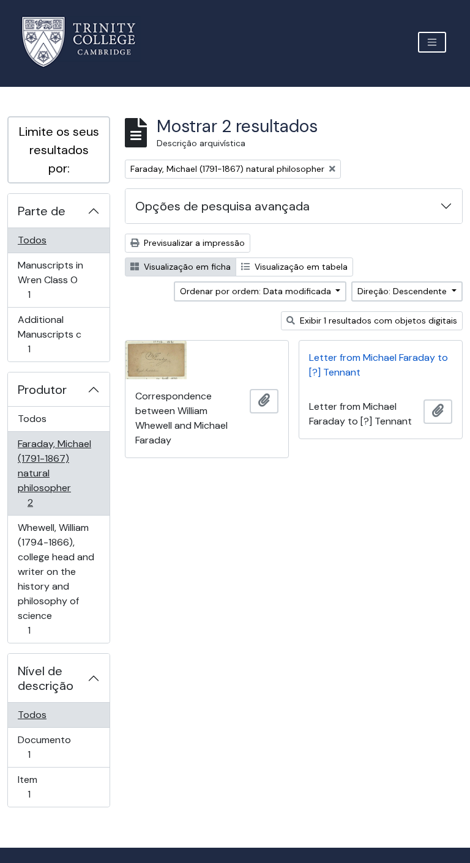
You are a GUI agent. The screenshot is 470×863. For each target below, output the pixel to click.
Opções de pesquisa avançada (222, 206)
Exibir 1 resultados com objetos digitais (377, 320)
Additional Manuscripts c (49, 334)
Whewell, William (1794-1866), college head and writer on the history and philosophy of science (55, 578)
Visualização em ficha (186, 266)
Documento (46, 747)
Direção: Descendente (403, 291)
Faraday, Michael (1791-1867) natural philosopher (54, 473)
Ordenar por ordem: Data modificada (257, 291)
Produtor (42, 390)
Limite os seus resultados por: (59, 150)
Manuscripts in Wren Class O (50, 279)
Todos (32, 240)
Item (46, 786)
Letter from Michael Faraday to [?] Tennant (378, 365)
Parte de (41, 211)
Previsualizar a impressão (193, 242)
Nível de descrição (45, 678)
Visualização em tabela (300, 266)
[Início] (86, 42)
